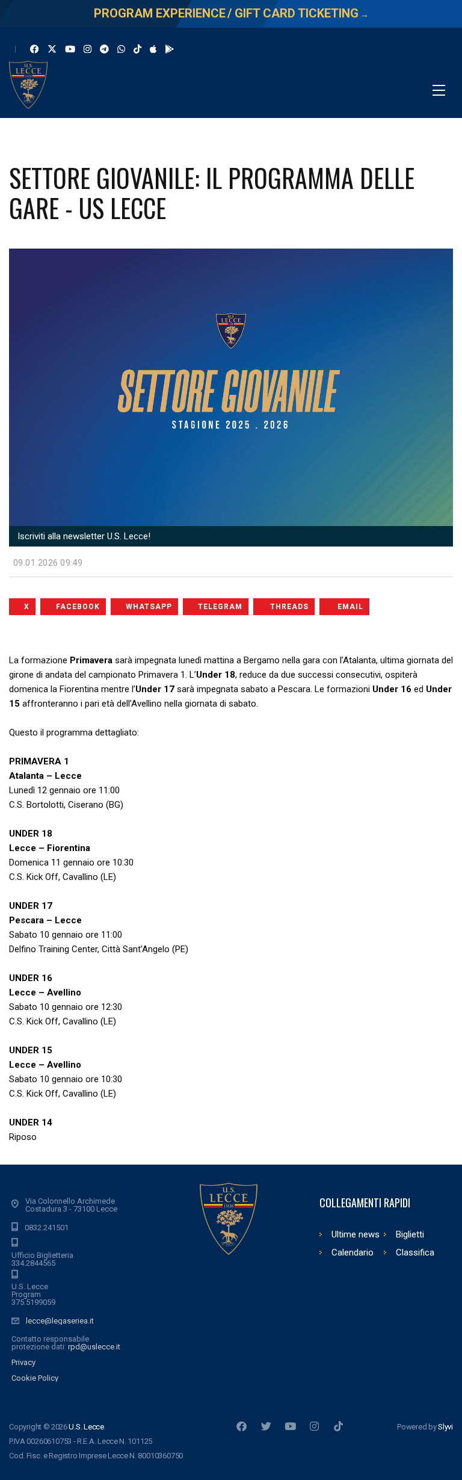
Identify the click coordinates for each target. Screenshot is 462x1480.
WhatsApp (149, 606)
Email (350, 606)
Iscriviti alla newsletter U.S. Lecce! (82, 536)
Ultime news (355, 1234)
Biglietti (410, 1234)
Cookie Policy (34, 1377)
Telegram (220, 606)
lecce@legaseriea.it (60, 1320)
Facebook (78, 606)
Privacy (23, 1362)
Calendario (352, 1252)
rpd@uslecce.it (94, 1346)
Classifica (415, 1252)
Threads (289, 606)
